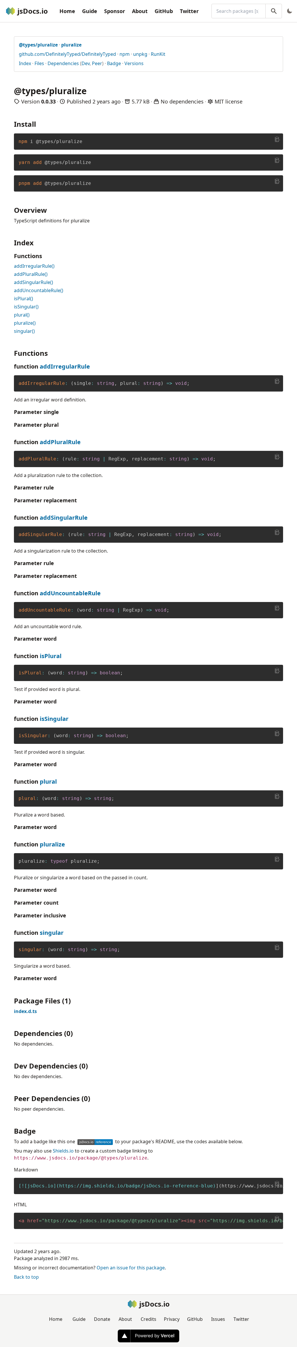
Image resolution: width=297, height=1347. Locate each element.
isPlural (50, 656)
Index (25, 63)
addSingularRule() (33, 282)
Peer (97, 63)
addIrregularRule (65, 366)
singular (52, 933)
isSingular (54, 719)
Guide (89, 11)
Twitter (189, 11)
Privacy (172, 1319)
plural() (22, 315)
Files (39, 63)
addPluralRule (60, 442)
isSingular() (26, 306)
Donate (102, 1319)
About (140, 11)
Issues (218, 1319)
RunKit (158, 54)
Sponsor (114, 11)
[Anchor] (39, 123)
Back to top (26, 1277)
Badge (114, 63)
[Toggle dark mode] (289, 11)
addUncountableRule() (38, 290)
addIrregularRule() (34, 266)
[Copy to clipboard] (277, 139)
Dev (86, 63)
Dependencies (63, 63)
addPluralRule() (31, 274)
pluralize (52, 844)
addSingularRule (64, 517)
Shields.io (63, 1151)
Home (67, 11)
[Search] (273, 11)
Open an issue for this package (131, 1267)
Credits (148, 1319)
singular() (24, 331)
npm (124, 54)
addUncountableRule (70, 593)
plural (48, 781)
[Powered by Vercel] (148, 1336)
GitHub (164, 11)
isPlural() (23, 298)
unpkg (140, 54)
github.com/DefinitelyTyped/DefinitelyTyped (67, 54)
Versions (134, 63)
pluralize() (25, 323)
